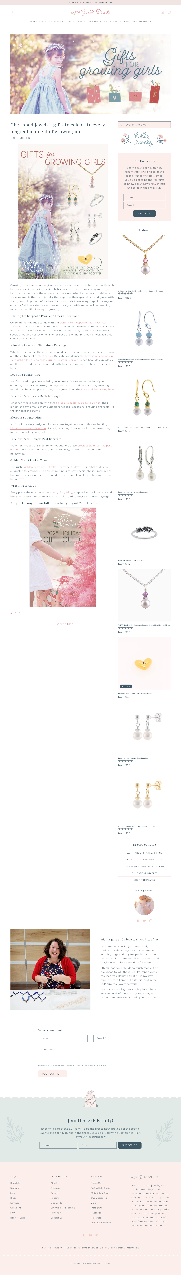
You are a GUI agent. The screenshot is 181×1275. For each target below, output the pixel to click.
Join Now (144, 213)
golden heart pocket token (41, 467)
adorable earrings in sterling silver (56, 360)
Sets (12, 1193)
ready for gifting (62, 492)
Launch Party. (104, 1263)
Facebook (96, 1213)
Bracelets (15, 1183)
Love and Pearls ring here (97, 389)
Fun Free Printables (144, 873)
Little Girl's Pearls (84, 1263)
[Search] (13, 12)
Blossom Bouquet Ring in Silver (131, 560)
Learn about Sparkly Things (144, 853)
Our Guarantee (99, 1198)
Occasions (15, 1208)
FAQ (12, 1213)
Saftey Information (52, 1248)
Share (17, 612)
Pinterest (96, 1218)
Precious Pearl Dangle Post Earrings (133, 758)
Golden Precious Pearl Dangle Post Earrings (136, 826)
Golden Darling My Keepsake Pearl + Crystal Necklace (140, 291)
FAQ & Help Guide (100, 1188)
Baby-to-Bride (17, 1218)
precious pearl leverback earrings (79, 402)
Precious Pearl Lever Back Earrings (133, 492)
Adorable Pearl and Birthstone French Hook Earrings (140, 359)
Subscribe (129, 1145)
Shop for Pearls (144, 880)
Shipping (55, 1188)
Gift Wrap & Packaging (63, 1208)
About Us (96, 1183)
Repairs (55, 1198)
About (54, 1183)
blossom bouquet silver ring (28, 428)
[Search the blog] (121, 125)
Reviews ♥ (56, 1213)
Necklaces (15, 1188)
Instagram (96, 1208)
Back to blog (65, 624)
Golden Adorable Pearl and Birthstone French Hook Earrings (143, 427)
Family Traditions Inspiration (144, 859)
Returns (55, 1193)
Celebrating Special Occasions (144, 866)
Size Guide (56, 1203)
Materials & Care (100, 1193)
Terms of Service (89, 1248)
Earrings (14, 1203)
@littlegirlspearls (144, 890)
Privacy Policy (71, 1248)
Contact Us (57, 1218)
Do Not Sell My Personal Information (119, 1248)
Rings (13, 1198)
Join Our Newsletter (101, 1222)
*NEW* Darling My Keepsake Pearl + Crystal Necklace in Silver (144, 625)
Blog (93, 1203)
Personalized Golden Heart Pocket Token (135, 693)
